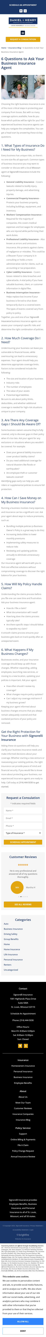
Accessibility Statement (20, 1230)
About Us (23, 1097)
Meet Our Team (23, 1102)
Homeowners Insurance (23, 1065)
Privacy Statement (36, 1226)
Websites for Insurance (23, 1238)
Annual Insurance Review (23, 1156)
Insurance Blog (14, 48)
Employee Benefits (23, 1083)
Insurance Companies (23, 1114)
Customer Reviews (23, 1108)
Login (31, 1230)
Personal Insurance (23, 1071)
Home (3, 48)
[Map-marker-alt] (20, 10)
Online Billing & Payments (23, 1139)
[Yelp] (25, 10)
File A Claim (23, 1145)
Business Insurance (23, 1077)
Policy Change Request (23, 1151)
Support (23, 1133)
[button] (23, 33)
